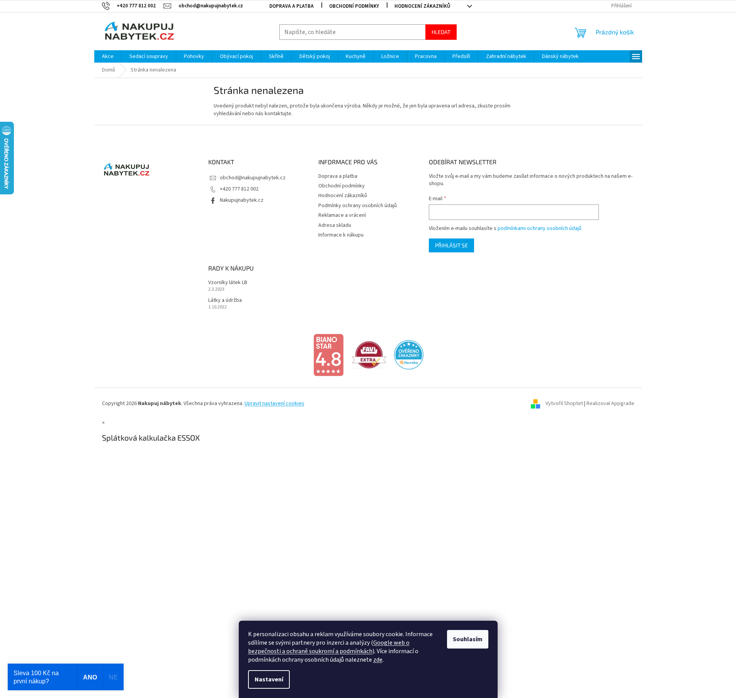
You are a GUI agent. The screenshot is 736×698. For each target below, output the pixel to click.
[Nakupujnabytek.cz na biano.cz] (328, 355)
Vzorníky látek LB (227, 282)
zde (377, 659)
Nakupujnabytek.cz (241, 200)
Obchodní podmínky (354, 6)
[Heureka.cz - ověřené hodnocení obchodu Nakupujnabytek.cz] (408, 355)
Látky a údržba (225, 300)
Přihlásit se (451, 245)
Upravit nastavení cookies (274, 403)
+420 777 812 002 (239, 189)
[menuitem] (107, 56)
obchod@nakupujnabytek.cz (253, 178)
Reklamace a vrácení (342, 215)
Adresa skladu (334, 225)
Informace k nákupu (341, 235)
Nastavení (269, 679)
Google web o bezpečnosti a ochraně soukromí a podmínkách (329, 646)
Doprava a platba (291, 6)
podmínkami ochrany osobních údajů (539, 228)
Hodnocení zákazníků (422, 6)
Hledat (441, 32)
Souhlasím (468, 639)
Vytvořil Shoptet (564, 403)
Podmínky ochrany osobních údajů (357, 205)
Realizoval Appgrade (610, 403)
